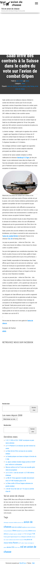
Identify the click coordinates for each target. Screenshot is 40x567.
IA (17, 536)
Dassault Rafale (24, 530)
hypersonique (14, 536)
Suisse (32, 86)
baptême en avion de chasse (28, 527)
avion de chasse (11, 86)
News (23, 83)
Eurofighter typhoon (12, 534)
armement (11, 522)
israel (7, 539)
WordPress (22, 563)
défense (6, 534)
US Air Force (17, 547)
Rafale (11, 543)
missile (21, 539)
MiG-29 (17, 539)
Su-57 (19, 543)
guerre (8, 536)
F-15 (22, 534)
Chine (14, 531)
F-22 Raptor (29, 534)
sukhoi (22, 543)
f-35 (33, 534)
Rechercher (6, 404)
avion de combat (17, 527)
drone (30, 531)
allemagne (6, 522)
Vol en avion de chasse (10, 9)
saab (28, 86)
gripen (24, 86)
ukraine (9, 547)
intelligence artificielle (26, 536)
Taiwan (26, 543)
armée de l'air (20, 522)
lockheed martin (12, 539)
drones (34, 530)
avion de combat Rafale (10, 236)
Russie (15, 543)
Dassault (18, 530)
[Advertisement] (20, 34)
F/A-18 (10, 239)
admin (27, 81)
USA (12, 547)
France (5, 536)
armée (15, 522)
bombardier (9, 530)
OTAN (24, 539)
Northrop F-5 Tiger (23, 157)
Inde (20, 536)
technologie (30, 543)
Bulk (33, 563)
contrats (19, 86)
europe (19, 534)
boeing (5, 530)
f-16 (25, 534)
